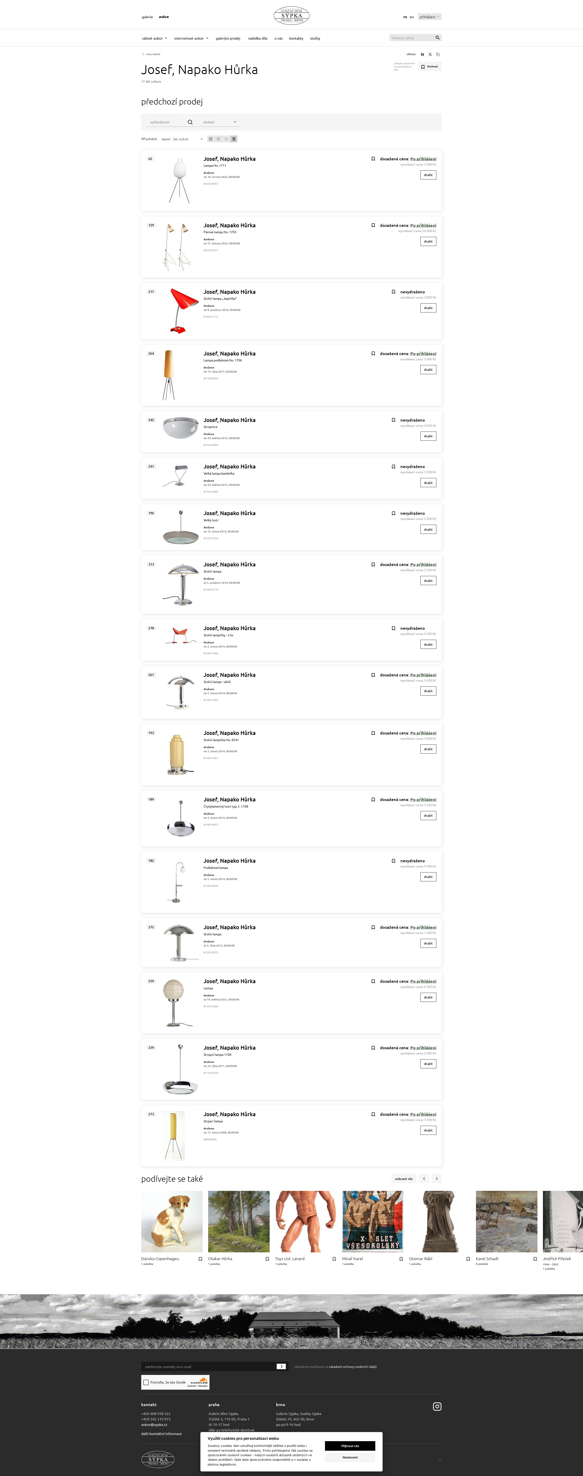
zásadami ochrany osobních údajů (353, 1366)
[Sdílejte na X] (430, 54)
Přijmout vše (350, 1446)
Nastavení (350, 1457)
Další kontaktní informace (161, 1433)
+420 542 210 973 (156, 1419)
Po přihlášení (423, 158)
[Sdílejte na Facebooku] (422, 54)
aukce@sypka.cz (154, 1424)
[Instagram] (437, 1406)
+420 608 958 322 (156, 1413)
